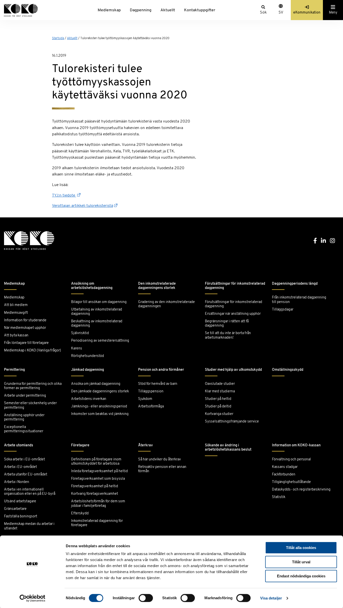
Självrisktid (80, 333)
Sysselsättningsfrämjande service (232, 421)
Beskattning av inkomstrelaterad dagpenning (96, 324)
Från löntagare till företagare (26, 343)
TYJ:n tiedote (64, 196)
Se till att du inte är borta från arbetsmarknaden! (228, 335)
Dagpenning (140, 10)
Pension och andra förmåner (161, 370)
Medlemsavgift (16, 313)
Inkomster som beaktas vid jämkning (100, 414)
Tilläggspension (150, 391)
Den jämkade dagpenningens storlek (100, 391)
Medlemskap (109, 10)
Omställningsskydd (287, 370)
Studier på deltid (218, 406)
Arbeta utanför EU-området (25, 474)
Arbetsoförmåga (151, 406)
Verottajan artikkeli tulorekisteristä (82, 206)
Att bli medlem (16, 305)
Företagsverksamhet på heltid (94, 486)
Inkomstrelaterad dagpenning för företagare (97, 523)
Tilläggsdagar (282, 310)
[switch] (146, 598)
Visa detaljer (271, 598)
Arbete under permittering (25, 396)
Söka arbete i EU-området (24, 459)
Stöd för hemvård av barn (157, 384)
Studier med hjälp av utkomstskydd (233, 370)
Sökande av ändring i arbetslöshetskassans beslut (228, 448)
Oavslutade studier (220, 384)
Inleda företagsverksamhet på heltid (99, 471)
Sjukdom (145, 399)
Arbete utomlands (18, 445)
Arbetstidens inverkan (88, 399)
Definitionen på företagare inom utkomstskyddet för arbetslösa (96, 462)
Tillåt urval (301, 562)
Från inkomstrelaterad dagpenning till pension (299, 300)
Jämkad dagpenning (87, 370)
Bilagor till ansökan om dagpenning (99, 302)
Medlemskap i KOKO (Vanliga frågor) (32, 350)
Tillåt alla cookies (301, 547)
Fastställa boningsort (20, 516)
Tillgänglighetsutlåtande (291, 482)
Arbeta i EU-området (20, 467)
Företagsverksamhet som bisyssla (98, 479)
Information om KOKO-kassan (296, 445)
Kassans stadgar (285, 467)
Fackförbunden (283, 474)
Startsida (58, 38)
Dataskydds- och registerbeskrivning (301, 490)
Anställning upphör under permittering (24, 417)
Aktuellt (167, 10)
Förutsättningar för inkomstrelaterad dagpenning (235, 286)
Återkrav (145, 445)
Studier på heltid (218, 399)
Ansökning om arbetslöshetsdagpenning (91, 286)
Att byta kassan (16, 335)
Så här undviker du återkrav (159, 459)
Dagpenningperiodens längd (295, 284)
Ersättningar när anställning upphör (233, 314)
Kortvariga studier (219, 414)
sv (280, 13)
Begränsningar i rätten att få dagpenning (227, 324)
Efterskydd (80, 513)
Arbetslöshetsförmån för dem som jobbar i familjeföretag (98, 504)
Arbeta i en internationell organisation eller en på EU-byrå (29, 492)
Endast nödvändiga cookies (301, 576)
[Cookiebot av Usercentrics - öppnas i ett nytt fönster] (32, 598)
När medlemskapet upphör (25, 328)
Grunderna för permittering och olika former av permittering (33, 386)
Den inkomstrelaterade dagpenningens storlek (157, 286)
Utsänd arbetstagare (20, 501)
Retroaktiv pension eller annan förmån (162, 469)
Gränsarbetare (15, 509)
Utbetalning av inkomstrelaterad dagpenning (96, 312)
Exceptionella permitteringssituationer (23, 429)
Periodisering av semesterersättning (100, 341)
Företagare (80, 445)
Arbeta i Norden (16, 482)
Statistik (278, 497)
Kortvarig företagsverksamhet (94, 494)
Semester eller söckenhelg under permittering (30, 405)
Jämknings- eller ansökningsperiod (99, 406)
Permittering (14, 370)
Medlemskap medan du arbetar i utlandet (29, 526)
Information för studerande (25, 320)
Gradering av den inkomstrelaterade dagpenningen (166, 304)
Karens (76, 348)
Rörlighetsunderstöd (87, 356)
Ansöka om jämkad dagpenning (95, 384)
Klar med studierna (220, 391)
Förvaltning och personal (291, 459)
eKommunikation (306, 13)
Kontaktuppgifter (199, 10)
